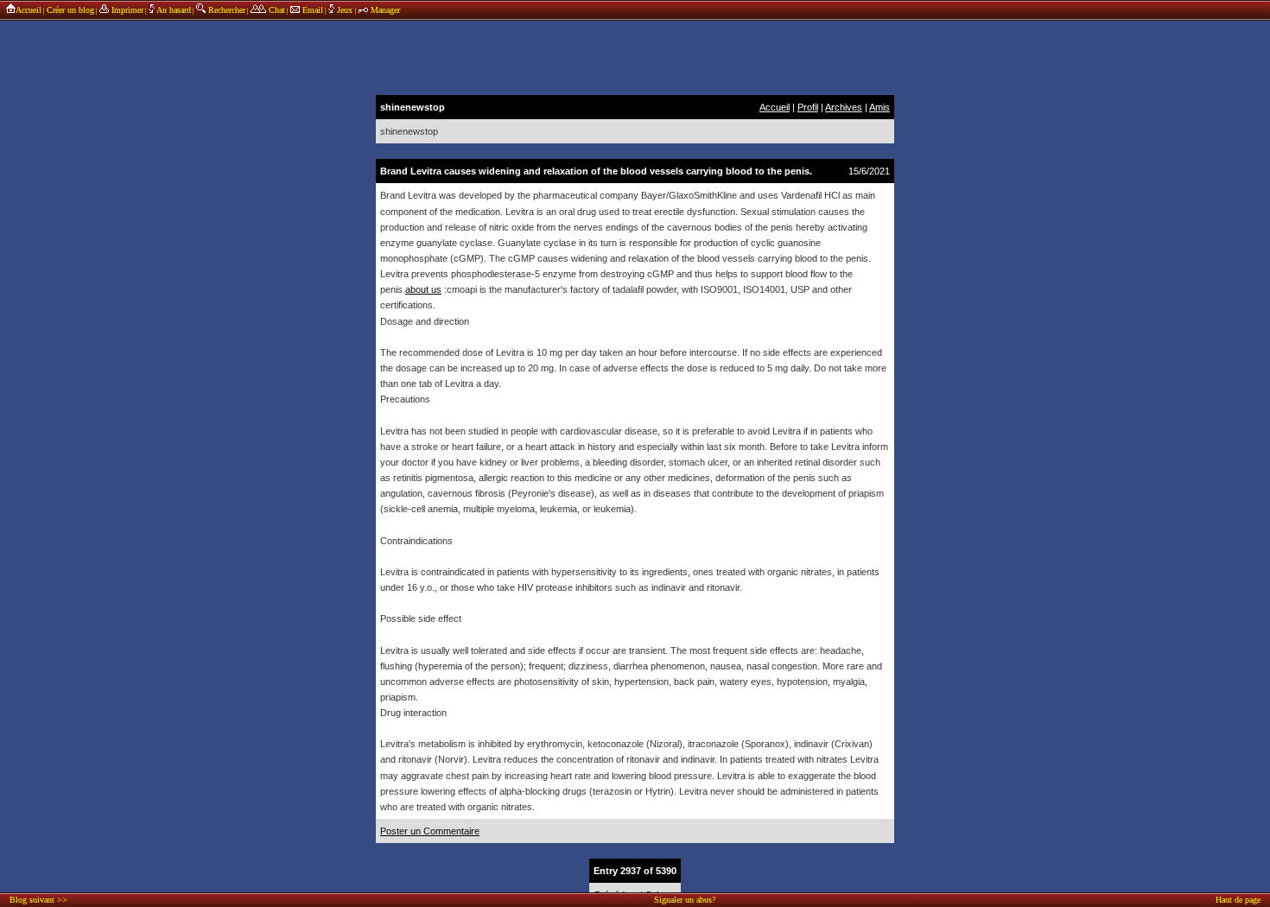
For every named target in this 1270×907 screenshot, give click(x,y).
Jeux (344, 10)
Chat (275, 10)
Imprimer (126, 10)
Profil (807, 107)
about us (423, 289)
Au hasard (173, 10)
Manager (384, 10)
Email (311, 10)
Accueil (28, 10)
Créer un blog (70, 10)
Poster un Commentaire (429, 831)
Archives (843, 107)
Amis (879, 107)
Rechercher (225, 10)
